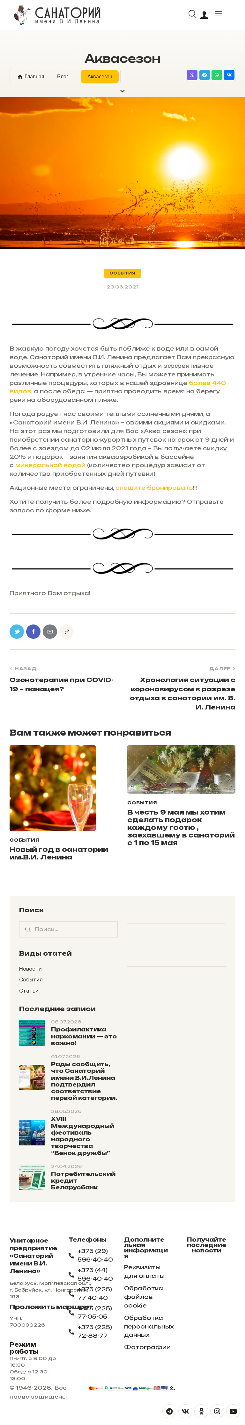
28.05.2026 (66, 1111)
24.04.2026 (66, 1166)
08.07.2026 (66, 1021)
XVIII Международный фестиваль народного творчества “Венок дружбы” (82, 1135)
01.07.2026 (65, 1056)
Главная (34, 76)
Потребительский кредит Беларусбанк (83, 1181)
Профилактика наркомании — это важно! (84, 1036)
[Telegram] (204, 75)
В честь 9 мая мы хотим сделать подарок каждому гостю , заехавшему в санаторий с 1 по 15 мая (181, 828)
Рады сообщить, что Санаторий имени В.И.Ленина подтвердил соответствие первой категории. (84, 1081)
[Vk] (229, 75)
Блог (62, 76)
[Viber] (192, 75)
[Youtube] (233, 1411)
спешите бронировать (154, 487)
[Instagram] (217, 1411)
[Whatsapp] (217, 75)
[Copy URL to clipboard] (66, 631)
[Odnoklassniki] (201, 1411)
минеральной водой (50, 465)
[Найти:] (68, 929)
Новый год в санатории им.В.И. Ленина (59, 853)
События (122, 273)
